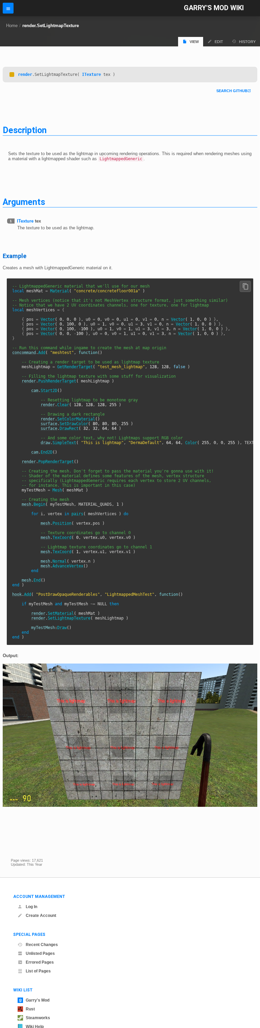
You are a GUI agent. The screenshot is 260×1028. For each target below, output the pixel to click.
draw (45, 442)
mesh (26, 504)
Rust (30, 1009)
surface (49, 423)
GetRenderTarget (75, 366)
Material (59, 291)
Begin (39, 504)
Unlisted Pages (40, 953)
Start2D (49, 390)
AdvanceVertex (67, 566)
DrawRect (69, 428)
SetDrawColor (74, 423)
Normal (59, 561)
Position (61, 523)
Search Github (231, 91)
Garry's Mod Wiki (214, 8)
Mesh (57, 490)
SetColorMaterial (76, 419)
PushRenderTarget (57, 381)
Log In (31, 906)
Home (12, 25)
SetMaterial (61, 613)
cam (34, 390)
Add (41, 352)
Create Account (41, 915)
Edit (219, 42)
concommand (24, 352)
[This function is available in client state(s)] (11, 74)
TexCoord (61, 537)
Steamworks (38, 1017)
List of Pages (38, 971)
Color (191, 442)
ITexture (91, 74)
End (37, 580)
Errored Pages (40, 962)
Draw (62, 627)
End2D (46, 452)
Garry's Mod (37, 1000)
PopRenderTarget (56, 461)
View (194, 42)
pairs (77, 513)
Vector (48, 319)
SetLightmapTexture (69, 618)
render (25, 74)
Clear (63, 404)
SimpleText (64, 442)
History (247, 42)
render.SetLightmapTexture (50, 25)
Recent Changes (42, 944)
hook (17, 594)
